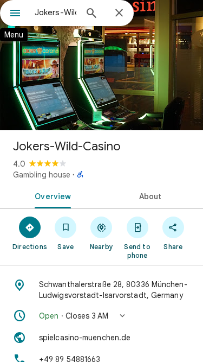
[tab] (51, 195)
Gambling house (41, 175)
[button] (101, 316)
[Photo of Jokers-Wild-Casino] (101, 65)
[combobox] (55, 12)
